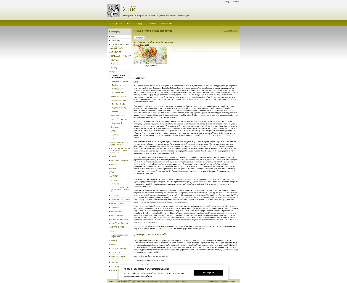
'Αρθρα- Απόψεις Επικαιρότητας (153, 30)
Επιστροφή (139, 38)
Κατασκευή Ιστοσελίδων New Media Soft (223, 281)
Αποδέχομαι (208, 272)
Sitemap (236, 2)
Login (228, 2)
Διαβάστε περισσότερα (141, 276)
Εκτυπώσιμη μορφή (231, 31)
